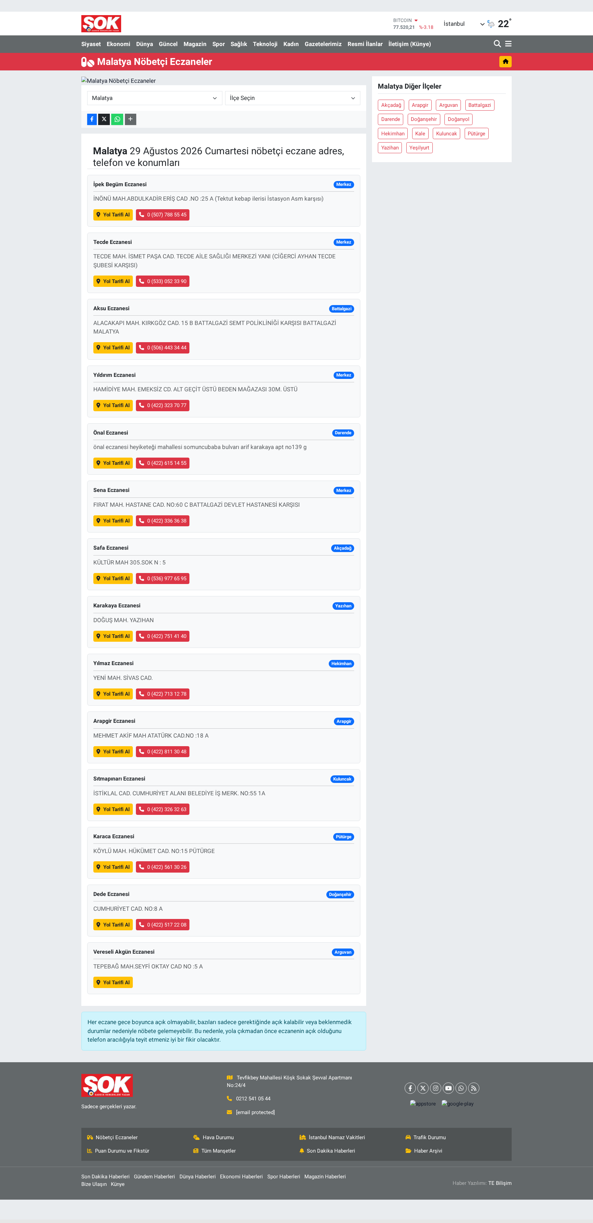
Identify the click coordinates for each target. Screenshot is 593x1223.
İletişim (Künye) (409, 44)
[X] (423, 1088)
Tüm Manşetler (218, 1151)
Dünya (144, 44)
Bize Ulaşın (94, 1184)
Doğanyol (458, 119)
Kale (420, 134)
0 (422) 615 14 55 (166, 463)
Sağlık (239, 44)
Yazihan (390, 148)
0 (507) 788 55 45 (166, 215)
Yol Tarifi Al (116, 215)
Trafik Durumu (430, 1137)
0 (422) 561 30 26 (166, 867)
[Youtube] (448, 1088)
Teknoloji (265, 44)
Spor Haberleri (283, 1177)
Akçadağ (391, 105)
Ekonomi (118, 44)
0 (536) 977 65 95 (166, 578)
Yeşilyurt (419, 148)
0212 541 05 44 (253, 1099)
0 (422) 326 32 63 (166, 809)
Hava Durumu (218, 1137)
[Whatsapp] (461, 1088)
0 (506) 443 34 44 (166, 348)
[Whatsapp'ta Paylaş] (117, 119)
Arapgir (420, 105)
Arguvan (448, 105)
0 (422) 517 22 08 (166, 925)
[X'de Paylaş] (104, 119)
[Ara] (498, 44)
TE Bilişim (500, 1183)
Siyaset (91, 44)
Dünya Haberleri (197, 1177)
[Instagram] (435, 1088)
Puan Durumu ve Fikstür (122, 1151)
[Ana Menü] (507, 44)
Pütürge (476, 134)
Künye (118, 1184)
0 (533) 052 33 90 (166, 281)
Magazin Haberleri (325, 1177)
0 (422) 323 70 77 (166, 405)
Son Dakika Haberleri (331, 1151)
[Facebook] (410, 1088)
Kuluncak (446, 134)
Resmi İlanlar (365, 44)
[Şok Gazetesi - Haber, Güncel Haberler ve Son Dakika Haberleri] (101, 23)
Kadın (291, 44)
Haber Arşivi (428, 1151)
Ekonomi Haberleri (241, 1177)
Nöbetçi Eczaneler (117, 1137)
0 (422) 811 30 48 (166, 752)
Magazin (195, 44)
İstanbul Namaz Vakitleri (337, 1137)
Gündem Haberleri (154, 1177)
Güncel (168, 44)
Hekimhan (393, 134)
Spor (218, 44)
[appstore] (423, 1104)
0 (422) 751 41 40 (166, 636)
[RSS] (473, 1088)
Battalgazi (479, 105)
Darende (390, 119)
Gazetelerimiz (323, 44)
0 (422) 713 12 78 (166, 694)
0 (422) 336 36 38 (166, 521)
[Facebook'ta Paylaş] (92, 119)
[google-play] (457, 1104)
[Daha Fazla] (130, 119)
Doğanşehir (424, 119)
